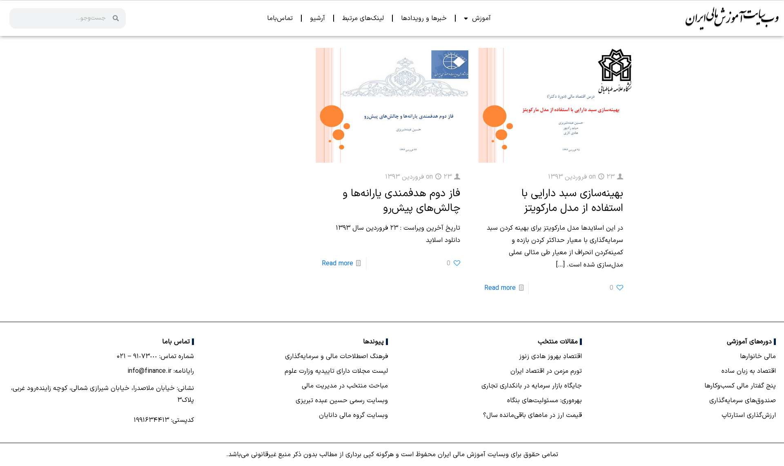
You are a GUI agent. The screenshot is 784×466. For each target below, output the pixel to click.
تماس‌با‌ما (280, 18)
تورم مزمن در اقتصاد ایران (546, 371)
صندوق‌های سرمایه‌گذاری (742, 401)
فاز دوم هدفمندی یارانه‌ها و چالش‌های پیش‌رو (401, 201)
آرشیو (317, 18)
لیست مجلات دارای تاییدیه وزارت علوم (336, 371)
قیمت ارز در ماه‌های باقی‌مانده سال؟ (532, 415)
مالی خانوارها (758, 356)
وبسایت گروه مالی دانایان (353, 415)
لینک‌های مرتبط (363, 18)
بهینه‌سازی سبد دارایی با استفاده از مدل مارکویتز (572, 201)
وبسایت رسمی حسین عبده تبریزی (342, 401)
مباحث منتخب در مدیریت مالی (345, 386)
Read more (500, 288)
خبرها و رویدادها (424, 18)
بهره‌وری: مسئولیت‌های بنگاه (544, 401)
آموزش (481, 18)
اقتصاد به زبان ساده (749, 371)
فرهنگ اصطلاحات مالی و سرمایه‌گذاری (336, 356)
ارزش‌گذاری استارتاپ (749, 415)
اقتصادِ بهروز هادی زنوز (550, 356)
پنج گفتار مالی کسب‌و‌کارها (740, 386)
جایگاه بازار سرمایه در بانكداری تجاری (531, 386)
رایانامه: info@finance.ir (160, 371)
